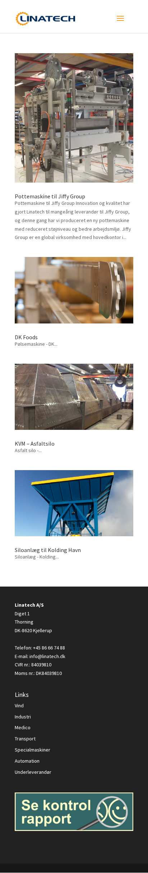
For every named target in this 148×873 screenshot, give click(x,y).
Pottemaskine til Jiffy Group (50, 196)
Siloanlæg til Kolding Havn (48, 549)
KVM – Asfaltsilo (35, 443)
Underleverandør (33, 772)
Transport (25, 738)
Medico (23, 727)
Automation (27, 761)
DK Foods (26, 337)
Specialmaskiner (32, 749)
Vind (19, 705)
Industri (23, 716)
